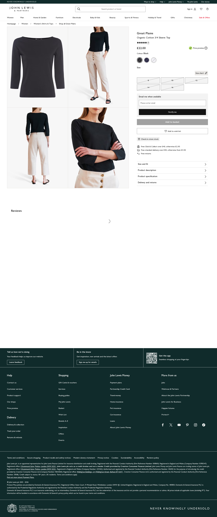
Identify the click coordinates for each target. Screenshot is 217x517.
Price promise (12, 408)
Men (22, 17)
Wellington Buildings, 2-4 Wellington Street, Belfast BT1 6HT (100, 472)
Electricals (77, 17)
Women (10, 17)
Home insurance (116, 402)
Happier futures (167, 408)
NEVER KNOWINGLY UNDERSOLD (22, 2)
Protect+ (165, 414)
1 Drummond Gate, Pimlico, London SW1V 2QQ (38, 466)
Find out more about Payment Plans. (20, 477)
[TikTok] (203, 426)
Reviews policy (153, 458)
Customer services (14, 389)
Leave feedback (15, 362)
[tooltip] (206, 48)
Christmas (188, 17)
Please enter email (147, 103)
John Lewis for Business (171, 402)
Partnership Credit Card (120, 389)
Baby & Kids (95, 17)
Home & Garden (39, 17)
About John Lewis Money (120, 427)
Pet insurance (115, 408)
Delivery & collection (15, 424)
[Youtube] (179, 426)
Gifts (173, 17)
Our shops (11, 402)
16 (167, 88)
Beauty (112, 17)
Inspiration (63, 427)
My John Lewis (192, 2)
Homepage (11, 23)
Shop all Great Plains (67, 23)
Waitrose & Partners (170, 389)
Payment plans (116, 382)
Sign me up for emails (88, 362)
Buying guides (64, 395)
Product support (14, 395)
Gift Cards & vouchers (68, 382)
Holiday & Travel (154, 17)
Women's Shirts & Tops (43, 23)
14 (143, 88)
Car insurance (115, 414)
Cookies (115, 458)
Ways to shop (149, 2)
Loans (112, 421)
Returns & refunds (14, 437)
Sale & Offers (204, 17)
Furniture (59, 17)
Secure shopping (33, 458)
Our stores (205, 2)
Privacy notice (103, 458)
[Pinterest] (187, 426)
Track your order (13, 431)
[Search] (79, 9)
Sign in (189, 9)
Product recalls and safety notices (57, 458)
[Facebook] (162, 426)
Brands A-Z (63, 421)
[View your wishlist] (201, 9)
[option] (139, 60)
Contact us (11, 382)
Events (61, 440)
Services (62, 389)
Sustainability (126, 458)
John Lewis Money (175, 2)
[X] (170, 426)
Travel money (115, 395)
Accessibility (139, 458)
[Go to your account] (194, 9)
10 (167, 81)
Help (161, 2)
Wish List (63, 414)
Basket (61, 408)
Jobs (163, 382)
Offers (61, 434)
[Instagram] (195, 426)
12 (191, 81)
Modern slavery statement (84, 458)
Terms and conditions (16, 458)
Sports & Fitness (132, 17)
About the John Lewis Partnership (175, 395)
